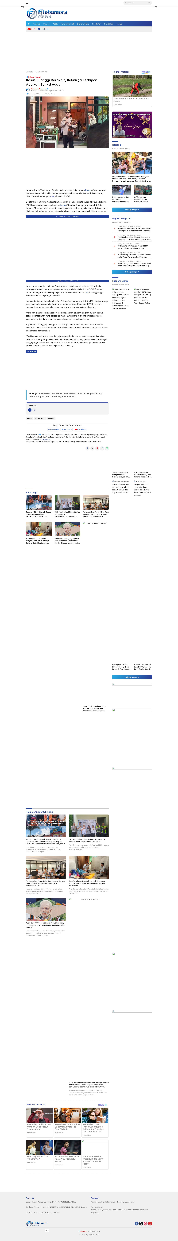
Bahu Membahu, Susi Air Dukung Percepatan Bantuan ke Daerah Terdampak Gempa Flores (120, 199)
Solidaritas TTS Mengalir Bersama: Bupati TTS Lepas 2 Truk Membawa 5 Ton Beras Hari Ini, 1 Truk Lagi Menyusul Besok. (134, 229)
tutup (22, 7)
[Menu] (27, 3)
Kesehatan (96, 24)
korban (51, 196)
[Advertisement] (15, 42)
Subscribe (80, 429)
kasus (63, 205)
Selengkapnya (131, 210)
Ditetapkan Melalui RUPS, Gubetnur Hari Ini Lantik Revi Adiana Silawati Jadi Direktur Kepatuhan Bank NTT (121, 667)
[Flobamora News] (47, 13)
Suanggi (51, 418)
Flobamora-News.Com (39, 89)
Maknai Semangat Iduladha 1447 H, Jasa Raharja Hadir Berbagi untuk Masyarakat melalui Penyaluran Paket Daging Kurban (143, 474)
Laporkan (53, 429)
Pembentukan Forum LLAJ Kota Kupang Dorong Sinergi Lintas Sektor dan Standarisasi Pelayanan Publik (96, 514)
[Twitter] (141, 1224)
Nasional (36, 24)
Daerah (46, 24)
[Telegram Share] (102, 448)
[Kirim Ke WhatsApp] (107, 448)
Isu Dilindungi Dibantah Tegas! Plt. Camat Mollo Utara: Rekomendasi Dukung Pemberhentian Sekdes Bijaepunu (134, 256)
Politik (55, 24)
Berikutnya (31, 351)
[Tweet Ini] (92, 448)
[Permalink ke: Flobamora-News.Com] (28, 89)
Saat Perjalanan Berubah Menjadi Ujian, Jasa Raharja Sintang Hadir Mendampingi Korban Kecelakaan (37, 540)
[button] (149, 3)
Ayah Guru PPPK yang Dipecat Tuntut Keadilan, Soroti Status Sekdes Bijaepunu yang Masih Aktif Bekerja (67, 540)
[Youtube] (150, 1224)
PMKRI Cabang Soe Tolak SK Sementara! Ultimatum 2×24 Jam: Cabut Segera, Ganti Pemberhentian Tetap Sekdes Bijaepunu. (134, 238)
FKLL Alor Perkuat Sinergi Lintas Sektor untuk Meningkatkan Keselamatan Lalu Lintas (67, 514)
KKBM (29, 418)
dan (86, 292)
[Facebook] (137, 1224)
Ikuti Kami (67, 429)
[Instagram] (145, 1224)
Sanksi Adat (40, 418)
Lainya (119, 24)
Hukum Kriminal (67, 24)
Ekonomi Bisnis (83, 24)
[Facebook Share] (87, 448)
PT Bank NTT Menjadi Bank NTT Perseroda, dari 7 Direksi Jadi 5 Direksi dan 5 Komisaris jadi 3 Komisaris (142, 667)
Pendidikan (108, 24)
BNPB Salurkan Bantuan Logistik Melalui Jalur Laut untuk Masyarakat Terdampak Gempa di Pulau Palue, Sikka (142, 199)
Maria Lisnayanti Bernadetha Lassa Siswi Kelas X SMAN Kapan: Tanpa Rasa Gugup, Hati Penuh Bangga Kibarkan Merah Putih (134, 264)
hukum (88, 190)
